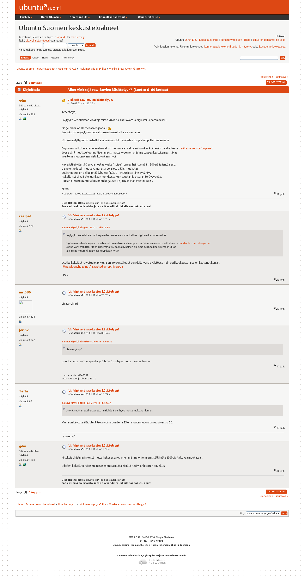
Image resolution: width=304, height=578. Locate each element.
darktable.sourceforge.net (196, 148)
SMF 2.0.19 (134, 537)
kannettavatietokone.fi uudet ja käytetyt (228, 46)
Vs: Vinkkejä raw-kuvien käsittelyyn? (93, 215)
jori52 (24, 330)
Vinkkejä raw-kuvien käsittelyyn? (90, 99)
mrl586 (25, 292)
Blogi (247, 39)
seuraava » (282, 76)
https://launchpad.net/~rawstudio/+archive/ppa (92, 266)
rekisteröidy (77, 37)
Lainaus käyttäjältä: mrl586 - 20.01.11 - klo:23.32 (87, 342)
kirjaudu (61, 37)
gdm (22, 100)
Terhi (23, 391)
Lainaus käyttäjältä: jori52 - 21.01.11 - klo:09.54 (86, 403)
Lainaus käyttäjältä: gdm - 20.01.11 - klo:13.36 (86, 227)
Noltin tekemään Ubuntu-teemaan (170, 545)
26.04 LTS (191, 39)
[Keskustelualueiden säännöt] (24, 119)
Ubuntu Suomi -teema (125, 545)
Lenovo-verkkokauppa (272, 46)
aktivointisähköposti (38, 40)
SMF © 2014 (148, 537)
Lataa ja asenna (208, 39)
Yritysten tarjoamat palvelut (269, 39)
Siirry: (242, 513)
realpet (25, 216)
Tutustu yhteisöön (231, 39)
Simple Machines (165, 537)
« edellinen (266, 76)
